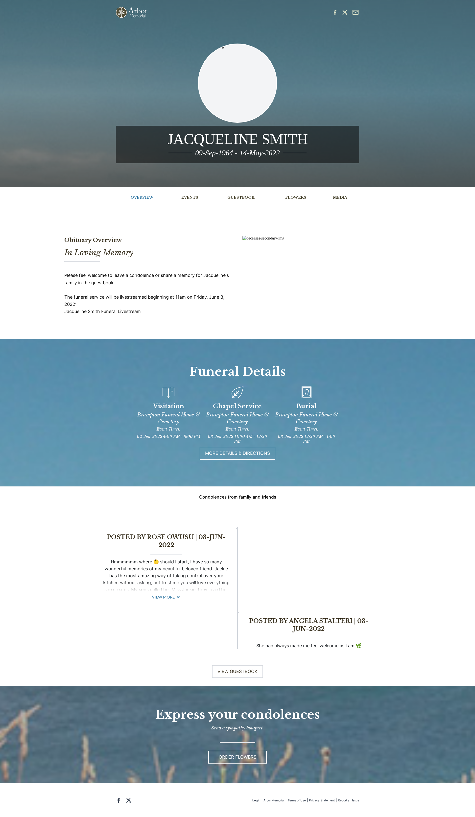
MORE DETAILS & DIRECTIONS (237, 453)
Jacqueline (75, 311)
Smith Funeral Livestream (114, 311)
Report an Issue (348, 800)
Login (256, 800)
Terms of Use (297, 800)
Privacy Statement (322, 800)
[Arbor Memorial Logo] (131, 12)
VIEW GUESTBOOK (237, 671)
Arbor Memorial (274, 800)
